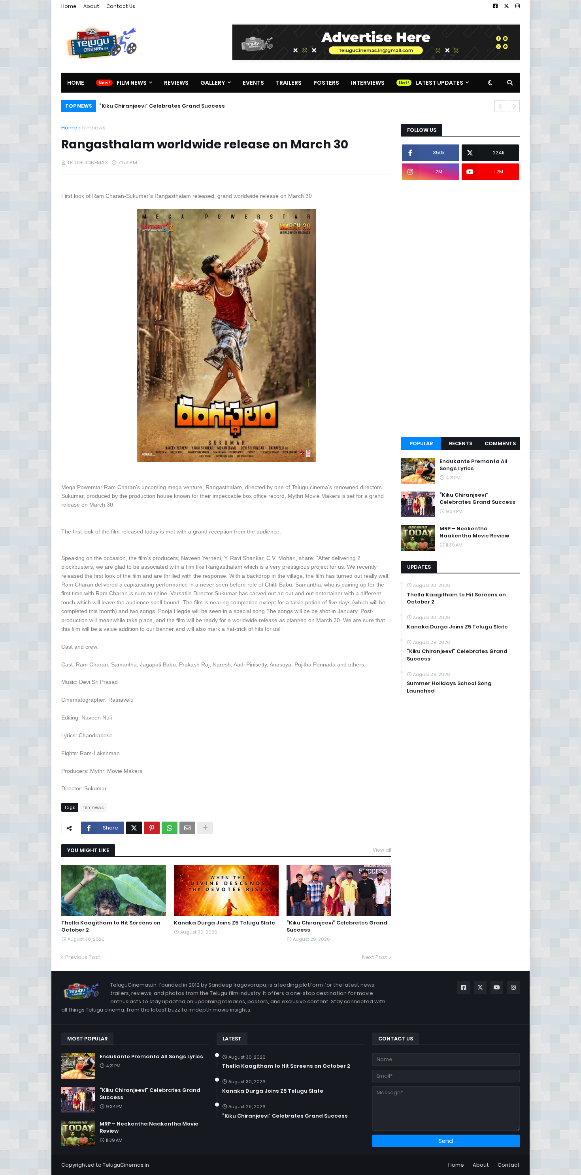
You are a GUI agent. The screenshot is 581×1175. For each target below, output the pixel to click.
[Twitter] (134, 828)
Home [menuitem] (75, 83)
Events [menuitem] (253, 83)
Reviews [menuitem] (176, 83)
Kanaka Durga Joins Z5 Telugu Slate (224, 922)
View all (382, 850)
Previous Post (82, 957)
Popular (421, 443)
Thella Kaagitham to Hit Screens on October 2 (110, 926)
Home (68, 6)
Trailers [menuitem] (289, 83)
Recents (460, 443)
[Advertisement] (460, 308)
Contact (509, 1165)
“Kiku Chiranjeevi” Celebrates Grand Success (337, 926)
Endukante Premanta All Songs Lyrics (473, 465)
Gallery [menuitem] (212, 83)
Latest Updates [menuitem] (439, 83)
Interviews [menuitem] (368, 83)
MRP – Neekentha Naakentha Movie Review (170, 106)
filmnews (94, 127)
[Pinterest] (152, 828)
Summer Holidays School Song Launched (449, 687)
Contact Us (120, 6)
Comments (500, 443)
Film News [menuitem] (132, 83)
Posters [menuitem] (326, 83)
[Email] (187, 828)
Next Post (374, 957)
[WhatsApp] (169, 828)
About (91, 6)
